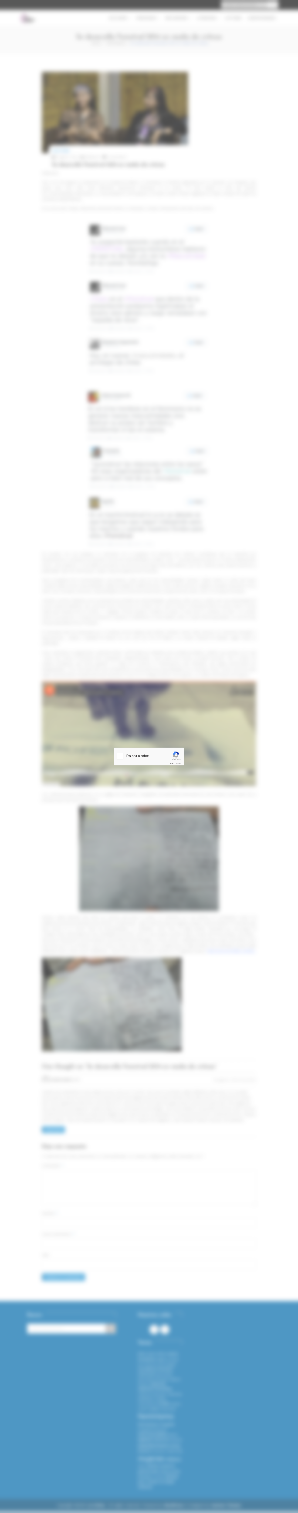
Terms (178, 763)
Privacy (171, 763)
